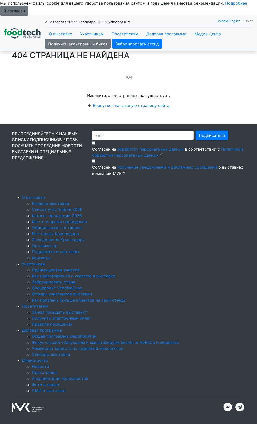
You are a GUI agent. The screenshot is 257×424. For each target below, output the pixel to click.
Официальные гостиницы (57, 227)
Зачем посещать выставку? (59, 312)
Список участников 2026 (57, 209)
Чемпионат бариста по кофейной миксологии (77, 348)
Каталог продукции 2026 (57, 215)
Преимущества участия (56, 269)
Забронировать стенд (137, 43)
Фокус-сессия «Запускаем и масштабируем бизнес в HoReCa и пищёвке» (105, 342)
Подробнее (236, 3)
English (235, 21)
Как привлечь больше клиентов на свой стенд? (79, 300)
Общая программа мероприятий (64, 336)
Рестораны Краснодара (55, 233)
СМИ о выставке (48, 390)
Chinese (223, 21)
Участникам (92, 33)
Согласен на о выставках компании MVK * (167, 170)
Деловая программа (166, 33)
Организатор (44, 245)
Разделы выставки (50, 203)
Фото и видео (45, 384)
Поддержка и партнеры (55, 251)
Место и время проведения (59, 221)
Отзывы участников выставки (62, 293)
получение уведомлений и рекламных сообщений (167, 167)
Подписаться (212, 135)
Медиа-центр (208, 33)
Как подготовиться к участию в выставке (73, 275)
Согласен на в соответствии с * (167, 152)
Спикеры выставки (51, 354)
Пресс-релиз (44, 372)
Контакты (41, 257)
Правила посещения (52, 324)
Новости (40, 366)
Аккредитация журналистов (60, 378)
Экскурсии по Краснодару (58, 239)
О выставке (60, 33)
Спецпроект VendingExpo (57, 287)
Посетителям (125, 33)
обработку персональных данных (150, 149)
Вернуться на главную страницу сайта (131, 105)
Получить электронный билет (78, 43)
